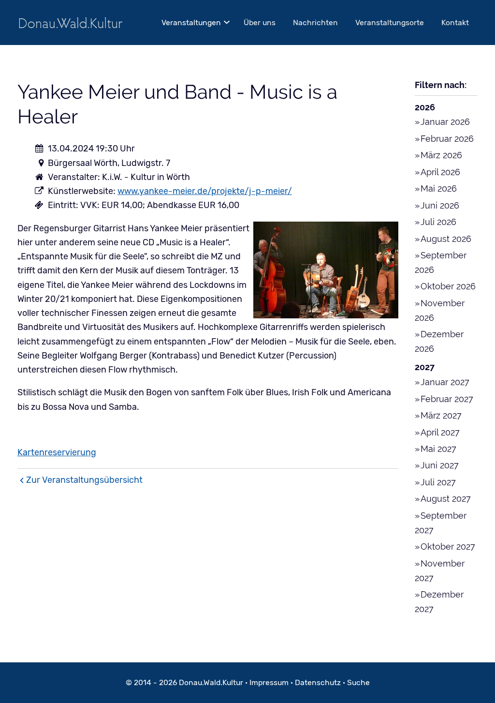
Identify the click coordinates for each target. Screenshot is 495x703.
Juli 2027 (438, 482)
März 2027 (441, 415)
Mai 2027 (438, 449)
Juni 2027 (440, 465)
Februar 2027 (447, 399)
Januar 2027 (445, 382)
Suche (358, 682)
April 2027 (440, 432)
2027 (425, 367)
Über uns (260, 22)
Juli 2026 (438, 222)
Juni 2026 (440, 205)
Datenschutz (318, 682)
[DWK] (70, 22)
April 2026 (440, 172)
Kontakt (455, 22)
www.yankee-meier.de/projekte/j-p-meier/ (204, 191)
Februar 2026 (447, 139)
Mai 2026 (439, 188)
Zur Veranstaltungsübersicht (84, 480)
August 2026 (446, 239)
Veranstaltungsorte (389, 22)
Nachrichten (315, 22)
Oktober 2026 (448, 286)
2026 (425, 107)
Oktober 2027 (448, 546)
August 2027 (446, 499)
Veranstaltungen (191, 22)
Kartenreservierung (56, 452)
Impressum (269, 682)
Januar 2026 (445, 122)
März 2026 (441, 155)
